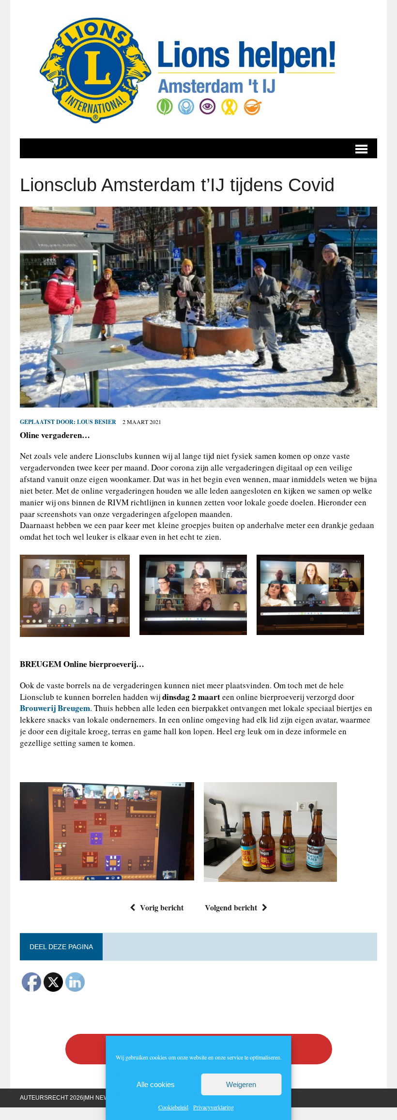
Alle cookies (156, 1084)
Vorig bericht (161, 907)
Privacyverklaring (213, 1107)
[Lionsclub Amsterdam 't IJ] (198, 69)
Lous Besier (96, 422)
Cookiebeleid (173, 1107)
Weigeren (241, 1084)
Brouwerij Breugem (55, 708)
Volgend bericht (231, 907)
